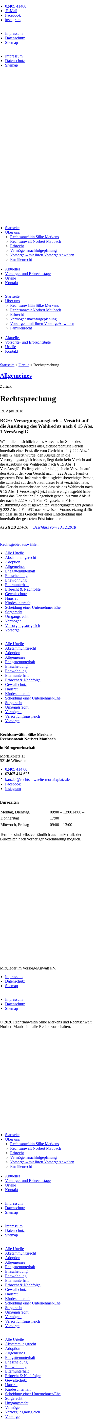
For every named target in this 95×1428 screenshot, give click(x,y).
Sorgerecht (13, 612)
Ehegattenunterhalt (20, 571)
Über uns (12, 232)
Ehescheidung (16, 575)
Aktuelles (12, 269)
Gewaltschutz (16, 594)
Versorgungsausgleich (22, 625)
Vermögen (13, 621)
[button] (6, 386)
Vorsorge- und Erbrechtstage (28, 273)
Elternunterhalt (17, 585)
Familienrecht (21, 259)
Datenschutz (15, 38)
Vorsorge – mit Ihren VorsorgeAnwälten (42, 255)
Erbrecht (17, 246)
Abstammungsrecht (20, 557)
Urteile (10, 278)
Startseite (12, 228)
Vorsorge (12, 630)
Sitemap (11, 42)
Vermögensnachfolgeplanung (33, 250)
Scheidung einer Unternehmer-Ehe (33, 607)
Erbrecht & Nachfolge (23, 589)
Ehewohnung (16, 580)
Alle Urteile (14, 553)
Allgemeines (16, 375)
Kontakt (11, 283)
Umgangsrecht (16, 616)
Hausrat (11, 598)
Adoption (12, 562)
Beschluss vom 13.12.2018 (54, 527)
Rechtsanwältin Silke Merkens (34, 237)
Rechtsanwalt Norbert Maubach (35, 241)
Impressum (14, 33)
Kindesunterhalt (17, 603)
